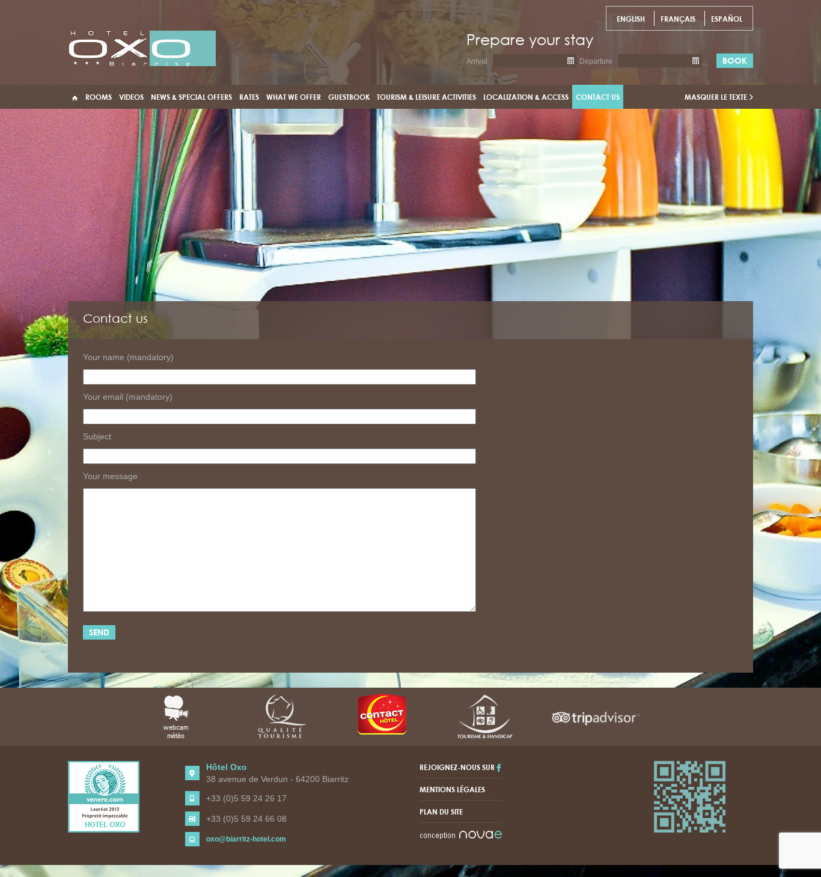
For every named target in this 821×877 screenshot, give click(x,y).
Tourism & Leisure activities (426, 97)
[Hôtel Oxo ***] (142, 48)
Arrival (476, 61)
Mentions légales (452, 789)
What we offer (293, 97)
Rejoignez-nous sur (458, 767)
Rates (249, 97)
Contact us (598, 97)
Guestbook (349, 97)
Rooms (98, 97)
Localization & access (526, 97)
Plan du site (441, 811)
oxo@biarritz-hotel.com (246, 839)
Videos (131, 97)
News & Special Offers (191, 97)
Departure (595, 61)
